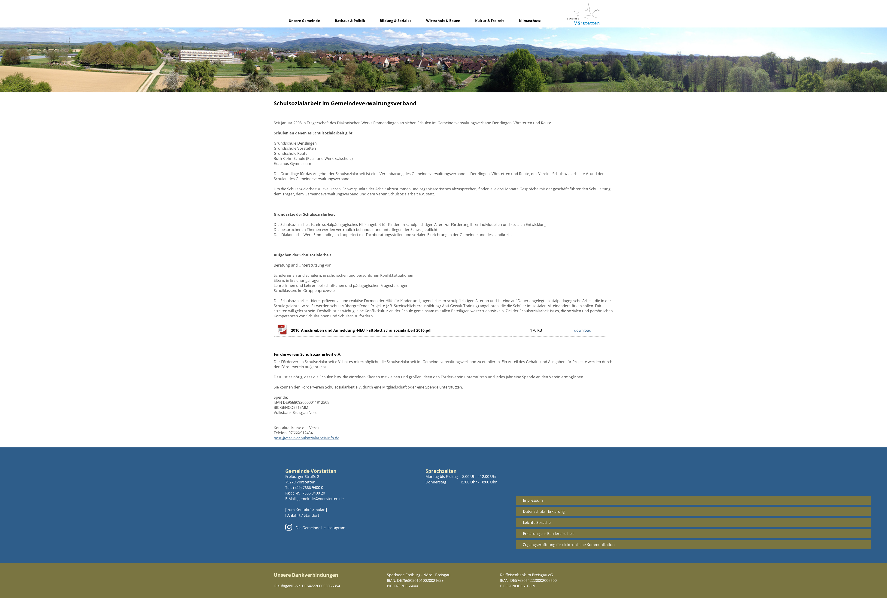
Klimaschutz (530, 20)
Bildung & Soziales (395, 20)
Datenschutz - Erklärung (544, 511)
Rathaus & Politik (350, 20)
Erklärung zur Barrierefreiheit (548, 533)
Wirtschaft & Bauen (443, 20)
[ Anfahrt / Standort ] (303, 515)
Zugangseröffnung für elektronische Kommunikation (569, 544)
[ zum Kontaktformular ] (306, 509)
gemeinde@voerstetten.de (321, 498)
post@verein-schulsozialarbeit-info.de (306, 437)
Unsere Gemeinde (304, 20)
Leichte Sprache (537, 522)
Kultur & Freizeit (489, 20)
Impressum (533, 500)
